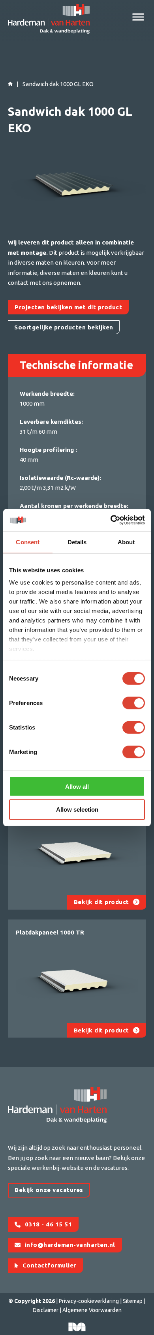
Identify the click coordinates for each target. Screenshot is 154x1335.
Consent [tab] (27, 541)
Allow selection (77, 809)
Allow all (77, 786)
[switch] (133, 702)
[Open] (138, 17)
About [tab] (126, 541)
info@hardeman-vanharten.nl (70, 1244)
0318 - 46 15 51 (48, 1224)
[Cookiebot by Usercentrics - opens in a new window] (111, 520)
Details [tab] (77, 541)
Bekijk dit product (101, 902)
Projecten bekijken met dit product (68, 307)
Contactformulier (49, 1265)
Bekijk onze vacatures (49, 1189)
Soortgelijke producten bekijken (63, 327)
